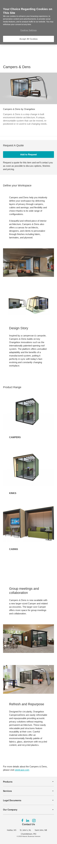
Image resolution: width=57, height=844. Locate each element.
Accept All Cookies (28, 39)
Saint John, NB (41, 830)
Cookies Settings (28, 30)
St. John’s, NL (25, 830)
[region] (28, 22)
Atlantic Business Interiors (31, 836)
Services (7, 790)
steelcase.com (22, 770)
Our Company (10, 809)
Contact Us (28, 824)
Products (7, 781)
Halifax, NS (11, 830)
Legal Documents (12, 800)
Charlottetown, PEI (28, 834)
